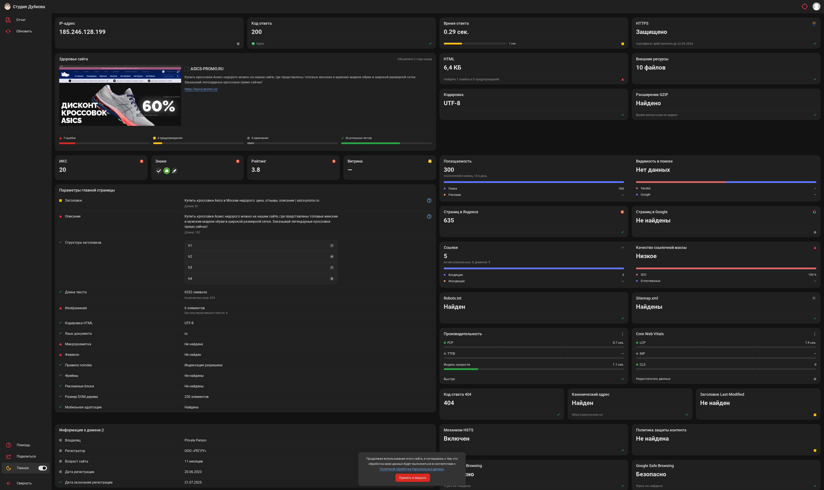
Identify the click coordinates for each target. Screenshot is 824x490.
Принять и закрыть (413, 477)
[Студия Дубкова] (7, 6)
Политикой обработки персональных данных (412, 469)
